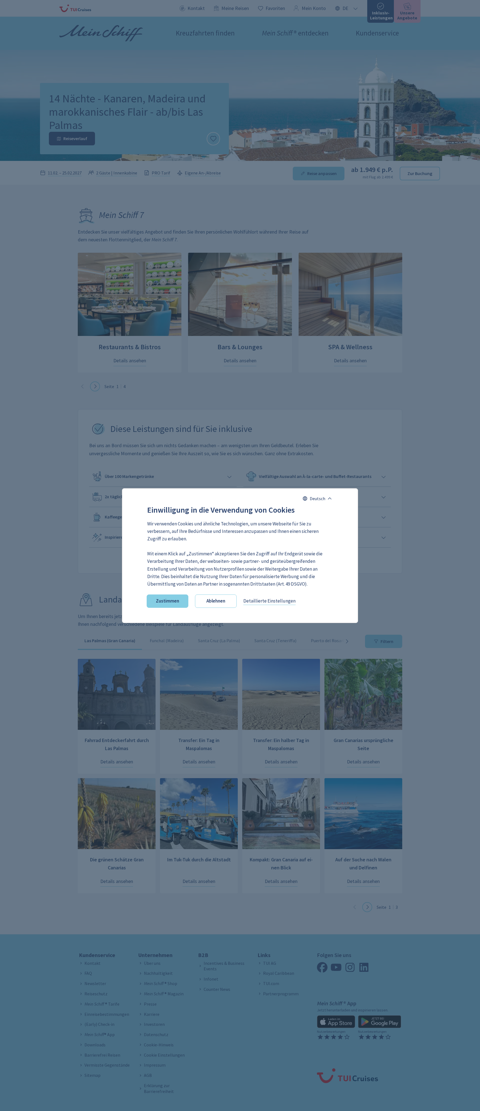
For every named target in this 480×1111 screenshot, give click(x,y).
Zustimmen (167, 601)
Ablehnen (215, 601)
